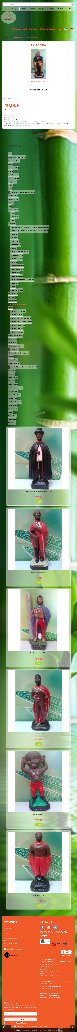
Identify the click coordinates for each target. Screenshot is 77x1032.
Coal (9, 206)
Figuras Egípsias (17, 259)
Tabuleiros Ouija (17, 255)
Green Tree (15, 217)
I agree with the (10, 1023)
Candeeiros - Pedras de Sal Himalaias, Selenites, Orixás (30, 231)
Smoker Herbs (12, 398)
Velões (10, 412)
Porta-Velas (16, 273)
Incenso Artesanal (18, 332)
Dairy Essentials (13, 210)
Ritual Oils (11, 381)
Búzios (14, 248)
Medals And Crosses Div (16, 346)
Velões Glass (12, 416)
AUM (13, 220)
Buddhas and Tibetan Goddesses (23, 279)
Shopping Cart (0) (20, 29)
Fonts (14, 286)
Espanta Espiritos (18, 269)
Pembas (10, 171)
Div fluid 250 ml (13, 293)
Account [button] (33, 29)
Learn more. (53, 1030)
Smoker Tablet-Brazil (15, 402)
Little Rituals (12, 339)
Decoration (12, 224)
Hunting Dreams (17, 290)
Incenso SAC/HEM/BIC (19, 311)
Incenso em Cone (17, 314)
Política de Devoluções (11, 941)
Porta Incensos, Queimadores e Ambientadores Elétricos (30, 227)
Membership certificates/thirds (18, 353)
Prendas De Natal (14, 161)
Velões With (12, 419)
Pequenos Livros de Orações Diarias (23, 192)
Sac (13, 213)
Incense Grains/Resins (15, 335)
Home (6, 926)
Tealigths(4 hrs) (13, 168)
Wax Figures (12, 423)
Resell (32, 8)
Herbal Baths (12, 300)
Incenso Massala (17, 328)
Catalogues (14, 8)
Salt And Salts (13, 391)
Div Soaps (11, 297)
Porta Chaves (16, 245)
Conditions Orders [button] (48, 29)
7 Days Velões (12, 182)
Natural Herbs (13, 360)
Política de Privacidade (11, 938)
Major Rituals (12, 342)
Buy (38, 502)
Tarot (10, 154)
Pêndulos (15, 234)
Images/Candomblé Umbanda (25, 37)
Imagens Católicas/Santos (17, 157)
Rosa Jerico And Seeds (15, 388)
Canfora (11, 203)
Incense (10, 307)
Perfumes (11, 374)
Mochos (14, 262)
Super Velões (12, 405)
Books (10, 189)
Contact (24, 8)
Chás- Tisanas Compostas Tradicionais (24, 367)
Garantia (6, 946)
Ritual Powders (13, 384)
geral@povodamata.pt (14, 949)
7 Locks (10, 185)
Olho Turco (15, 241)
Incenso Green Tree (18, 325)
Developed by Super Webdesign (27, 1026)
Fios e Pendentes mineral (20, 252)
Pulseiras (15, 238)
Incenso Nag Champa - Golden (22, 321)
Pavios (10, 164)
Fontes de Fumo (17, 276)
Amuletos (15, 349)
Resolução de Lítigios (10, 943)
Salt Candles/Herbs (14, 395)
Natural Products (64, 8)
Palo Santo (12, 370)
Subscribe (20, 1019)
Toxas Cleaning (13, 409)
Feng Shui (15, 283)
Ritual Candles (13, 377)
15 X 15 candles (13, 178)
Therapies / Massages (46, 8)
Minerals (11, 356)
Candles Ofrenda (13, 199)
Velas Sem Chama (18, 266)
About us (6, 931)
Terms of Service (9, 936)
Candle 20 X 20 (13, 196)
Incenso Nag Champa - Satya (21, 318)
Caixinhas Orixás (13, 175)
